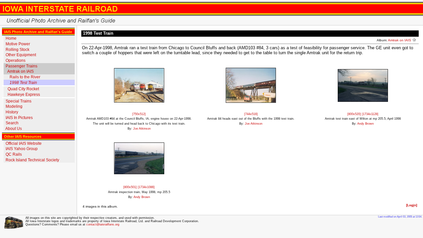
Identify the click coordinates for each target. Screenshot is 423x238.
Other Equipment (21, 55)
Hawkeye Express (24, 94)
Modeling (14, 106)
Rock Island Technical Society (32, 160)
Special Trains (18, 101)
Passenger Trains (21, 66)
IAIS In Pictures (19, 117)
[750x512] (139, 114)
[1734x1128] (370, 114)
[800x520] (354, 114)
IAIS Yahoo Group (22, 148)
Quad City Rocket (23, 89)
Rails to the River (25, 77)
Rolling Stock (17, 49)
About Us (13, 128)
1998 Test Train (23, 82)
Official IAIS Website (24, 143)
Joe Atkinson (142, 128)
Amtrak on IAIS (20, 71)
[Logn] (411, 205)
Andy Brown (365, 123)
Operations (15, 60)
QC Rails (14, 154)
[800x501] (130, 187)
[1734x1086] (146, 187)
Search (12, 123)
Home (11, 38)
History (12, 112)
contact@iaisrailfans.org (102, 224)
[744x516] (251, 114)
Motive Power (18, 44)
